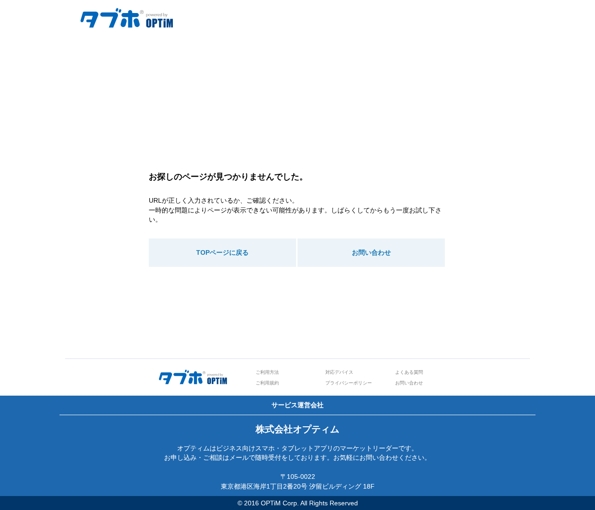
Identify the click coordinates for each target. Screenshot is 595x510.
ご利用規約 (267, 382)
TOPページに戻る (222, 252)
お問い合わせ (371, 252)
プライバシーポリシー (348, 382)
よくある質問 (409, 372)
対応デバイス (339, 372)
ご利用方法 (267, 372)
